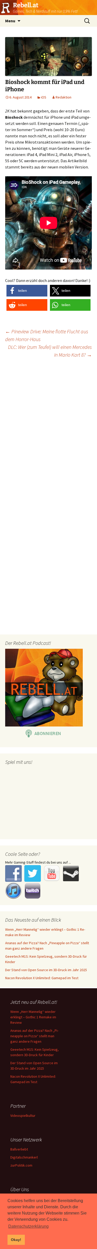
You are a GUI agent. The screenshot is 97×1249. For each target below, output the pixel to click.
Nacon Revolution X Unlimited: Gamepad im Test (41, 978)
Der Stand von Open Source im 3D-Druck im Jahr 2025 (46, 970)
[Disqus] (48, 428)
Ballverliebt (19, 1149)
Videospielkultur (22, 1115)
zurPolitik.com (21, 1165)
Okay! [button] (16, 1240)
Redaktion (63, 97)
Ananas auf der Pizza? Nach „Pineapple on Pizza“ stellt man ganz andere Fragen (34, 1036)
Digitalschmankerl (24, 1157)
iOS (43, 97)
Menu (10, 20)
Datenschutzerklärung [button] (28, 1226)
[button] (26, 291)
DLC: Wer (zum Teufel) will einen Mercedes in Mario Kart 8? (50, 351)
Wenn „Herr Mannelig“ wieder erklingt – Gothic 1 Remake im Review (33, 1017)
